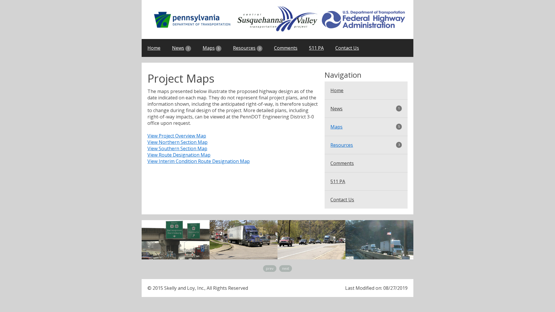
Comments (285, 48)
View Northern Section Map (177, 142)
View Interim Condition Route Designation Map (198, 161)
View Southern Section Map (177, 148)
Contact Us (347, 48)
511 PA (316, 48)
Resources (246, 48)
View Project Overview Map (176, 136)
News (180, 48)
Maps (211, 48)
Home (153, 48)
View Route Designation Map (178, 155)
